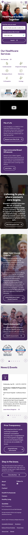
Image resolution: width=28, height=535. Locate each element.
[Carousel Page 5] (16, 415)
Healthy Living (6, 499)
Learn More (8, 168)
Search (12, 40)
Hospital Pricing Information (12, 449)
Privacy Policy (20, 527)
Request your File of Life (12, 139)
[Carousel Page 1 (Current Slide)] (8, 415)
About (4, 481)
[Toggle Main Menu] (26, 2)
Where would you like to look (10, 32)
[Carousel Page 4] (14, 415)
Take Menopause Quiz (12, 224)
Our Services (4, 59)
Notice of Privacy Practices (8, 527)
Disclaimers (18, 524)
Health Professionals (8, 493)
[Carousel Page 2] (10, 415)
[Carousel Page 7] (20, 415)
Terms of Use (5, 531)
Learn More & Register (11, 409)
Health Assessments (12, 336)
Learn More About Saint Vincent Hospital (12, 298)
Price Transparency (6, 506)
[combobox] (14, 28)
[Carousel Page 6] (18, 415)
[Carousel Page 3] (12, 415)
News (3, 485)
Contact (4, 488)
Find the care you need (9, 24)
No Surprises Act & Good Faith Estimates (12, 509)
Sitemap (12, 531)
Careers (4, 496)
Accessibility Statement (7, 524)
